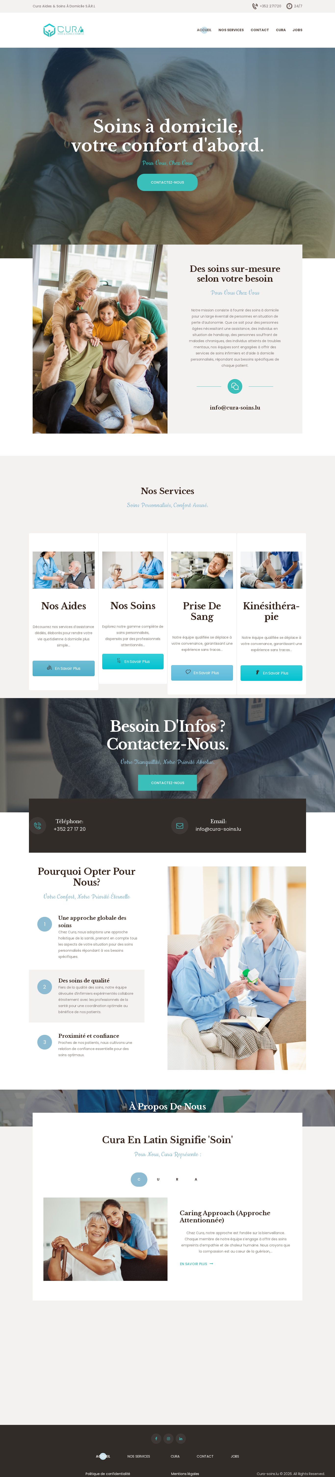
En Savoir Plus (67, 668)
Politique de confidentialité (108, 1473)
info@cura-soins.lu (235, 408)
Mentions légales (185, 1473)
